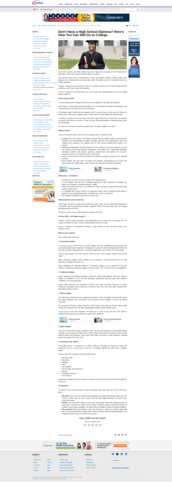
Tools (132, 4)
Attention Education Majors (41, 140)
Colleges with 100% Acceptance (43, 80)
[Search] (138, 9)
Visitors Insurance (66, 462)
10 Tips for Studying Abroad (41, 57)
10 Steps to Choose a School (42, 78)
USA (115, 4)
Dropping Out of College (40, 41)
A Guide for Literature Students (42, 101)
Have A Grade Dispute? (40, 46)
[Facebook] (114, 455)
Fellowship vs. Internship (40, 150)
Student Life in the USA (49, 25)
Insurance (83, 4)
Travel (121, 4)
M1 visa (63, 381)
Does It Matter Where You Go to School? (45, 83)
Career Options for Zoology (41, 145)
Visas (76, 4)
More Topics (37, 48)
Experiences (93, 4)
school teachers (78, 348)
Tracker (109, 4)
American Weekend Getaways (42, 168)
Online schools (63, 311)
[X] (118, 455)
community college (66, 245)
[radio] (85, 425)
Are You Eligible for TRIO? (41, 122)
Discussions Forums (67, 468)
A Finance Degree (39, 99)
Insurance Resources (67, 470)
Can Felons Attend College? (41, 39)
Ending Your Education (40, 43)
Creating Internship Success (41, 147)
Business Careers (39, 143)
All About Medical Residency (41, 103)
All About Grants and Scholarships (43, 120)
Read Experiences (66, 465)
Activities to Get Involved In (41, 161)
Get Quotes (73, 170)
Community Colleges (39, 85)
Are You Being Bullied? (40, 171)
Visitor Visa (64, 460)
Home (61, 4)
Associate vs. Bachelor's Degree (43, 106)
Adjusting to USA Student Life (42, 66)
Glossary (89, 460)
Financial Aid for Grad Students (42, 129)
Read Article (108, 170)
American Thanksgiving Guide (42, 166)
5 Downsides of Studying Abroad (43, 62)
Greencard (68, 4)
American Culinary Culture (41, 164)
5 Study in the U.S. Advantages (42, 59)
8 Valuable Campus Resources (42, 64)
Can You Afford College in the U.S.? (44, 126)
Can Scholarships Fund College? (43, 124)
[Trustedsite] (117, 463)
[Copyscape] (120, 468)
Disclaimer (90, 462)
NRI (127, 4)
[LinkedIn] (123, 455)
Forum (102, 4)
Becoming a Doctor (39, 108)
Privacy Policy (91, 465)
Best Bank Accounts (39, 36)
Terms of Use (90, 468)
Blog (138, 4)
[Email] (127, 455)
